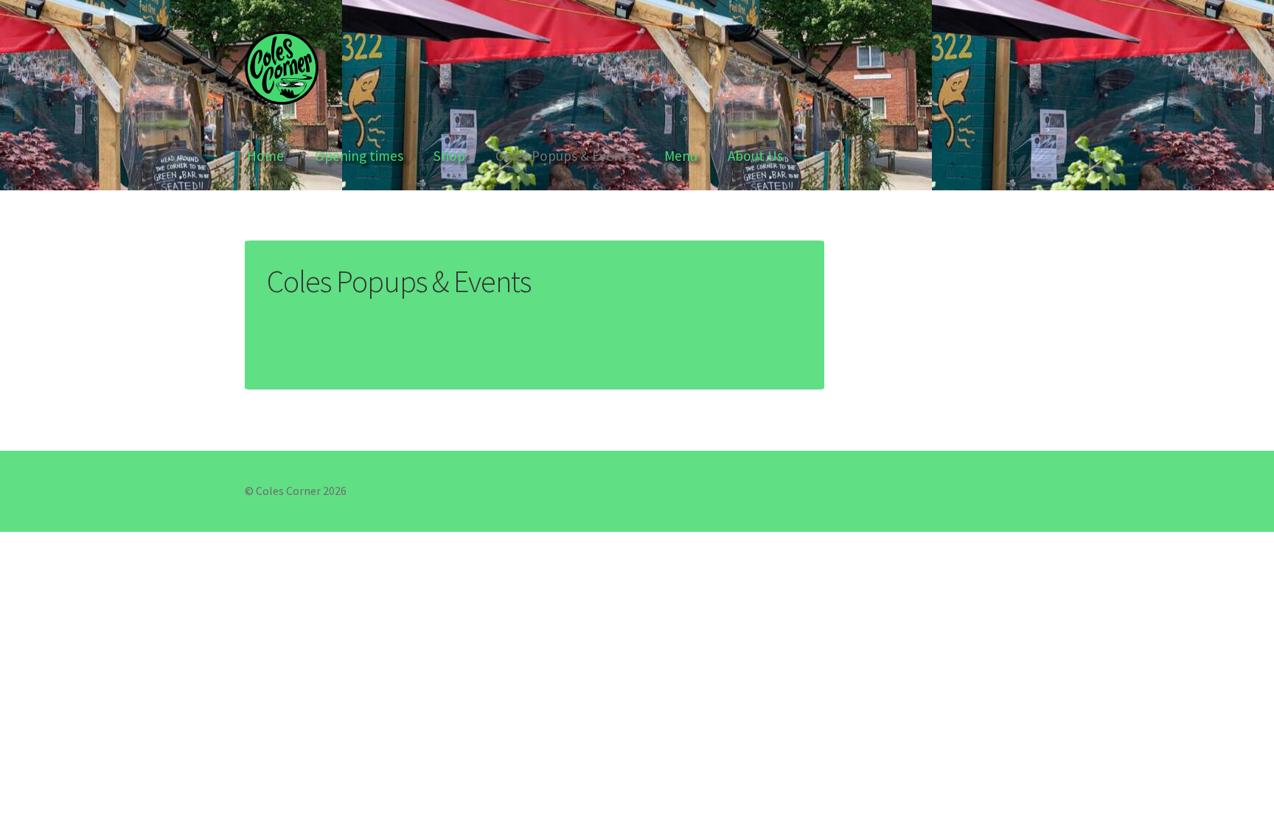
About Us (755, 156)
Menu (680, 156)
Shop (449, 156)
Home (265, 156)
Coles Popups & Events (564, 156)
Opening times (359, 156)
